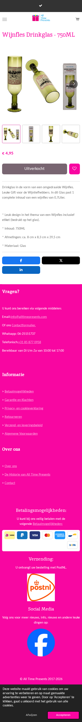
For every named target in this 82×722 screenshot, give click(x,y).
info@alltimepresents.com (29, 317)
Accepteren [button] (63, 715)
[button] (11, 134)
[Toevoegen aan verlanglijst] (74, 169)
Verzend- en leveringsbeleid (23, 425)
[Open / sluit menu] (4, 19)
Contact (10, 483)
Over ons (11, 466)
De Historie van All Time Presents (27, 474)
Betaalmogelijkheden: (48, 524)
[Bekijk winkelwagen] (77, 19)
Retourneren (13, 417)
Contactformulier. (24, 325)
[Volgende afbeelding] (73, 84)
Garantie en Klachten (19, 400)
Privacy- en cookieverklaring (24, 408)
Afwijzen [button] (31, 715)
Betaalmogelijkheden (19, 391)
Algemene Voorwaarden (21, 434)
